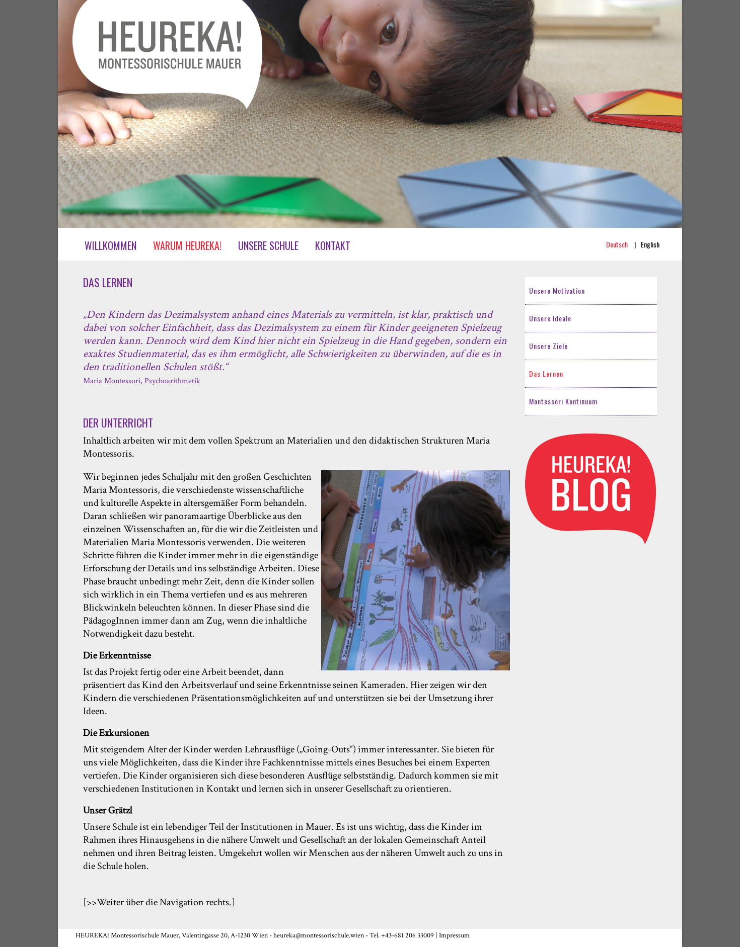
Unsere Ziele (548, 345)
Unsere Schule (268, 245)
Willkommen (110, 245)
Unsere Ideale (550, 318)
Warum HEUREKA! (187, 245)
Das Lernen (546, 373)
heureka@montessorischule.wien (318, 935)
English (650, 244)
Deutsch (617, 244)
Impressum (454, 935)
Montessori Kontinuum (563, 401)
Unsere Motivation (557, 290)
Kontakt (332, 245)
